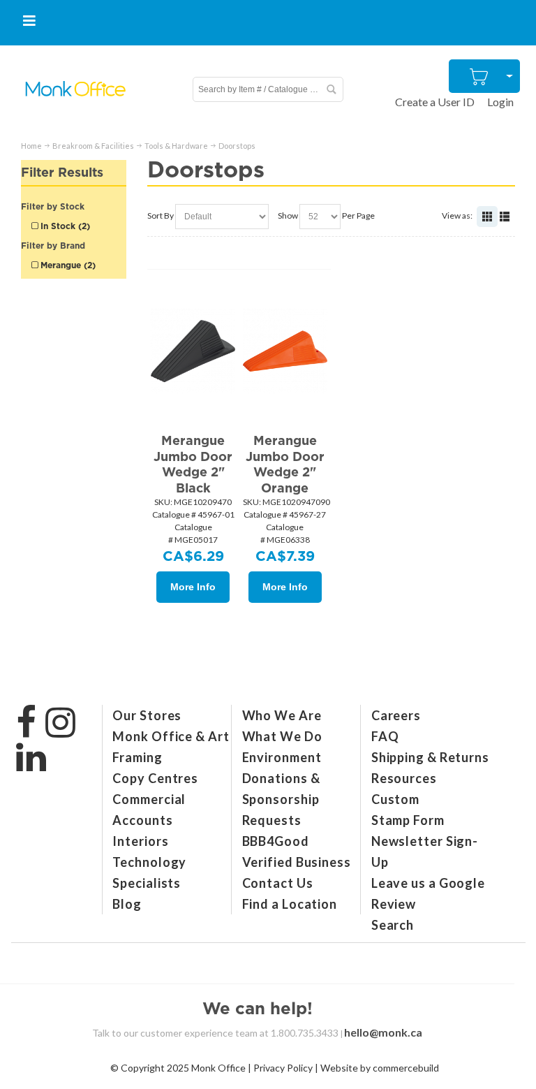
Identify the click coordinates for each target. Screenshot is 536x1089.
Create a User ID (435, 101)
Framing (137, 757)
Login (500, 101)
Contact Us (277, 883)
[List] (504, 216)
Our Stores (146, 715)
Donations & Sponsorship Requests (281, 799)
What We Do (282, 736)
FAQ (385, 736)
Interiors (140, 841)
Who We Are (282, 715)
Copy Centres (155, 778)
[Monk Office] (75, 89)
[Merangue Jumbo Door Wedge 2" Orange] (285, 350)
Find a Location (290, 904)
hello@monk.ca (383, 1032)
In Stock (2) (64, 226)
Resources (404, 778)
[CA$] (480, 76)
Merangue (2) (67, 265)
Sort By (160, 215)
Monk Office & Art (170, 736)
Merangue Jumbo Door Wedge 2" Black (193, 464)
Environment (282, 757)
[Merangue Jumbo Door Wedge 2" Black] (193, 350)
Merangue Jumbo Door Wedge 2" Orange (285, 464)
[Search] (330, 89)
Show (288, 215)
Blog (127, 904)
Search (392, 925)
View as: (457, 215)
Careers (396, 715)
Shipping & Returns (430, 757)
